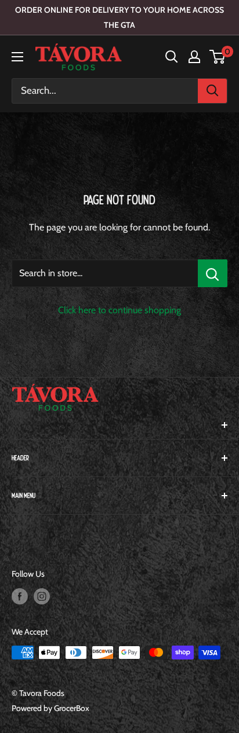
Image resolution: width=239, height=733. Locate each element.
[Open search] (171, 56)
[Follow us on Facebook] (20, 596)
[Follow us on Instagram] (42, 596)
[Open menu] (17, 56)
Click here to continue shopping (119, 310)
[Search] (212, 91)
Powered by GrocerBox (50, 708)
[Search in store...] (212, 273)
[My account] (194, 56)
